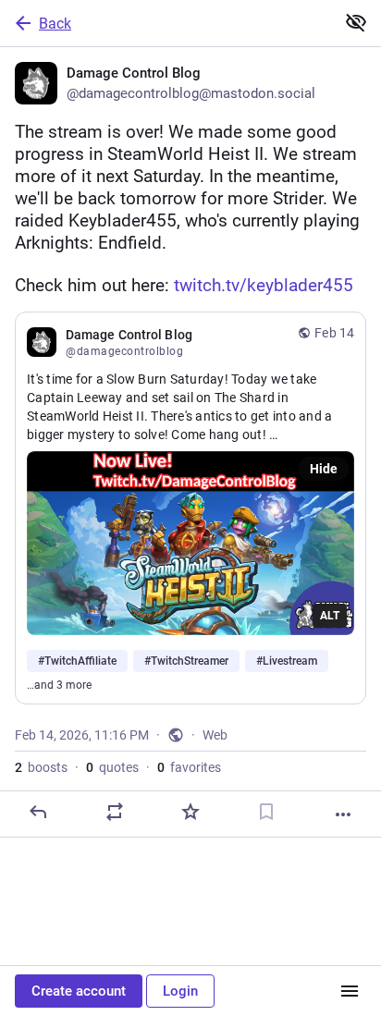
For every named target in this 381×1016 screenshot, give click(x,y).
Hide (324, 468)
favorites (189, 767)
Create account (78, 991)
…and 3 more (59, 685)
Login (180, 991)
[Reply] (38, 812)
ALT (329, 615)
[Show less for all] (356, 22)
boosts (41, 767)
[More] (343, 814)
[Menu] (349, 991)
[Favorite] (190, 812)
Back (55, 23)
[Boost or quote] (115, 812)
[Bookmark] (266, 812)
